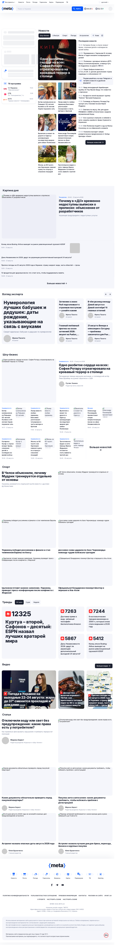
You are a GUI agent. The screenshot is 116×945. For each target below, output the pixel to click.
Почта (28, 2)
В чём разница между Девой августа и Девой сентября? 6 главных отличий (99, 306)
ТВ (67, 2)
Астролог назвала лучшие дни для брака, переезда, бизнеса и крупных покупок (84, 844)
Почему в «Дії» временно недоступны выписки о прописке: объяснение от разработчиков (79, 206)
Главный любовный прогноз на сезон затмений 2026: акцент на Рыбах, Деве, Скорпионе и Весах (69, 330)
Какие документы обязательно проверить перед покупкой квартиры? (27, 798)
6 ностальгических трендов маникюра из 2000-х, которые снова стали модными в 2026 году (99, 621)
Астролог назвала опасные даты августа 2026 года (28, 843)
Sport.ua (108, 895)
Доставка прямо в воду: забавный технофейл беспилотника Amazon (71, 620)
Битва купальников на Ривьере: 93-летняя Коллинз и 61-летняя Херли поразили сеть (47, 105)
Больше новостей (56, 283)
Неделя (36, 602)
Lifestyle (56, 35)
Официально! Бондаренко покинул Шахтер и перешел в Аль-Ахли (81, 589)
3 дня (28, 602)
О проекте (41, 899)
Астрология (84, 35)
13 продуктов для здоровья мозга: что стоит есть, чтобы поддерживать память (32, 273)
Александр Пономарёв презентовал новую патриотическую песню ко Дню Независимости (67, 137)
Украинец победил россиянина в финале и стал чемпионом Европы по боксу (26, 551)
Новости (21, 2)
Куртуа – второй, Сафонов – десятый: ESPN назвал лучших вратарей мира (28, 631)
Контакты (82, 895)
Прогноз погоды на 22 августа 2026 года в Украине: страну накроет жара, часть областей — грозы (40, 265)
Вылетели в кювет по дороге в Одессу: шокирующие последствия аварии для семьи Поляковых (46, 137)
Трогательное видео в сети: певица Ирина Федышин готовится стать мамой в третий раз (66, 169)
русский (104, 2)
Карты (51, 2)
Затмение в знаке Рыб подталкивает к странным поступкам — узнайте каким (70, 306)
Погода (35, 2)
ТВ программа (14, 83)
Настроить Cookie (54, 899)
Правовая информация (68, 895)
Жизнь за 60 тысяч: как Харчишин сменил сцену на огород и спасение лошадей (47, 168)
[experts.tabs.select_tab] (106, 294)
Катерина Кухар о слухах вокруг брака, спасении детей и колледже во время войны (8, 448)
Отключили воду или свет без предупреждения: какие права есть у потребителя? (26, 724)
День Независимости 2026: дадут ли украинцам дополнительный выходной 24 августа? (36, 257)
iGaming (100, 878)
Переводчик (60, 2)
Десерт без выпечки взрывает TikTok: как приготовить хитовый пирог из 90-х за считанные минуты (71, 689)
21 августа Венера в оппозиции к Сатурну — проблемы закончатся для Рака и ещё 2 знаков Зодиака (99, 330)
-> (100, 448)
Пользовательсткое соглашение (44, 895)
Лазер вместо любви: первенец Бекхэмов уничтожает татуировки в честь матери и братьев (66, 106)
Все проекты (9, 2)
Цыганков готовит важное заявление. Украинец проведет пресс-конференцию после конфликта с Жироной (28, 590)
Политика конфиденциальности (16, 895)
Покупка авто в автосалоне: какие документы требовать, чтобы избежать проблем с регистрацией (82, 800)
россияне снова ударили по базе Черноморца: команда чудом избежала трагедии (82, 551)
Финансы (57, 878)
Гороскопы (43, 2)
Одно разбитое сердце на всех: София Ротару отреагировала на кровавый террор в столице (84, 368)
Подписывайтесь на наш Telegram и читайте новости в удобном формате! (97, 80)
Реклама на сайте (95, 895)
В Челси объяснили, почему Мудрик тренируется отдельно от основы (26, 476)
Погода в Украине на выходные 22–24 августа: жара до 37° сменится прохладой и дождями (29, 689)
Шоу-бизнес (44, 35)
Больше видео (102, 666)
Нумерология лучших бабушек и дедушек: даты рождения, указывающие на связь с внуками (25, 314)
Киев (97, 35)
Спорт (65, 35)
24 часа (19, 602)
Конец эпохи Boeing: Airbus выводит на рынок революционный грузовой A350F (33, 244)
